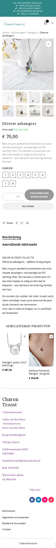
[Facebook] (32, 499)
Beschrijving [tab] (11, 237)
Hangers (32, 32)
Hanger (7, 168)
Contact (6, 529)
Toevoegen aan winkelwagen (39, 195)
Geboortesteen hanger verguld (39, 372)
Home (5, 32)
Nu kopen (28, 206)
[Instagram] (44, 499)
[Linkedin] (38, 499)
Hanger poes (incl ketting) (14, 363)
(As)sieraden (18, 32)
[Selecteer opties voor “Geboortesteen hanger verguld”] (51, 336)
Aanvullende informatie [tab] (19, 244)
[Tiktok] (51, 499)
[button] (49, 44)
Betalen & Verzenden (14, 523)
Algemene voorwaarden (15, 517)
